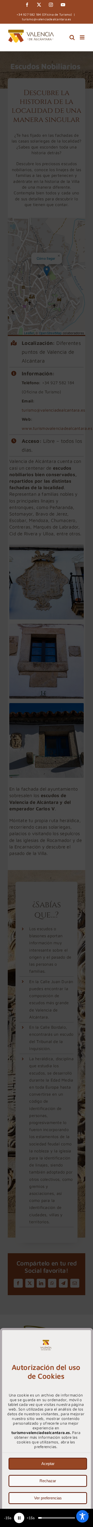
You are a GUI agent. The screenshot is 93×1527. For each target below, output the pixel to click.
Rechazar (48, 1481)
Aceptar (48, 1463)
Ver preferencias (48, 1498)
